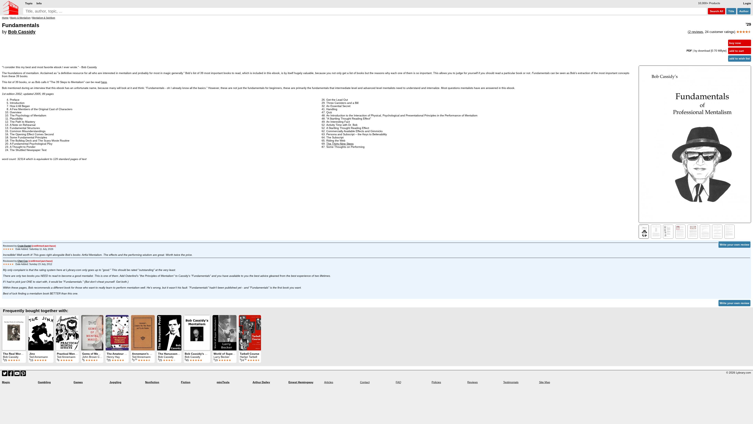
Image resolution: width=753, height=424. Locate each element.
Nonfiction (152, 382)
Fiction (185, 382)
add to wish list (739, 58)
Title (731, 11)
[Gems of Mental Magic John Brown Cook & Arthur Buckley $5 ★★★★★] (92, 332)
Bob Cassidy (21, 31)
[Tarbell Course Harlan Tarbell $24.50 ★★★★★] (250, 332)
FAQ (398, 382)
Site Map (544, 382)
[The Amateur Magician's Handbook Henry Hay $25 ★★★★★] (117, 332)
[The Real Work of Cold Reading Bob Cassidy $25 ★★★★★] (14, 332)
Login (747, 3)
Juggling (115, 382)
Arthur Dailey (261, 382)
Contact (365, 382)
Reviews (472, 382)
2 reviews (696, 32)
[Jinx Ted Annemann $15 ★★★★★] (41, 332)
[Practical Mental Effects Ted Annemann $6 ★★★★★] (67, 332)
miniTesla (223, 382)
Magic (6, 382)
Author (743, 11)
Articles (328, 382)
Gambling (44, 382)
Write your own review (734, 244)
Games (78, 382)
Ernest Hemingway (300, 382)
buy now (735, 43)
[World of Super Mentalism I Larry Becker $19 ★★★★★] (224, 332)
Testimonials (510, 382)
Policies (436, 382)
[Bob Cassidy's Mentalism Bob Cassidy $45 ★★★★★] (197, 332)
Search (716, 11)
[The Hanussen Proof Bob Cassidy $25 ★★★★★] (169, 332)
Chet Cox (22, 261)
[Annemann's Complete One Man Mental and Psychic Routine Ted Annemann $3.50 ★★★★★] (143, 332)
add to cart (736, 50)
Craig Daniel (24, 246)
